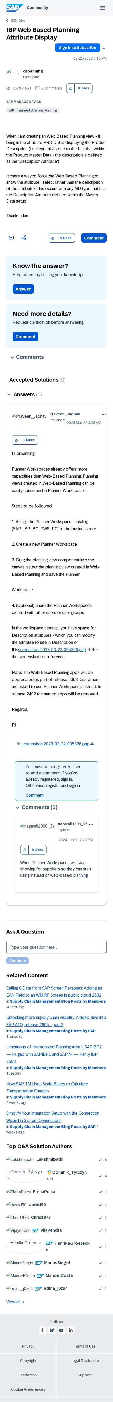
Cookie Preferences (28, 1389)
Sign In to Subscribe (77, 48)
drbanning (33, 71)
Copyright (28, 1361)
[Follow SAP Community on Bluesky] (52, 1330)
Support (85, 1375)
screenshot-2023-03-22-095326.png (52, 649)
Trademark (28, 1375)
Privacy (28, 1346)
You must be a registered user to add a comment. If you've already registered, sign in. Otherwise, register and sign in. (53, 776)
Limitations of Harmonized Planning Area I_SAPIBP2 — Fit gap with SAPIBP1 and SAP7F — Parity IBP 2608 (54, 1054)
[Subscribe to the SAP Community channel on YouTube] (61, 1330)
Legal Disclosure (85, 1361)
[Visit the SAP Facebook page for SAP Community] (42, 1330)
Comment (94, 238)
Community (37, 7)
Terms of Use (85, 1346)
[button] (70, 88)
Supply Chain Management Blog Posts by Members (58, 1001)
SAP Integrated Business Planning (32, 110)
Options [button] (103, 48)
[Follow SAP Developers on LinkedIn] (71, 1330)
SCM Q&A (18, 21)
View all (13, 1302)
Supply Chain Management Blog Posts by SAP (53, 1031)
